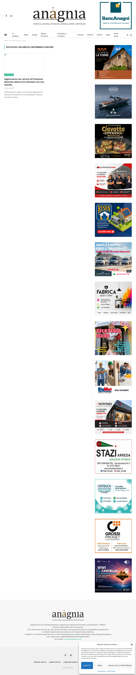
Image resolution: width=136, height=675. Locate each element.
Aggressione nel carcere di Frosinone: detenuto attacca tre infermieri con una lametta (24, 82)
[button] (132, 644)
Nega (100, 665)
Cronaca (80, 35)
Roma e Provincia (44, 35)
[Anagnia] (65, 16)
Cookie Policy (102, 671)
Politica (90, 35)
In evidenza (15, 35)
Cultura (99, 35)
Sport (108, 35)
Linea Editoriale (71, 662)
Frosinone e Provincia (61, 35)
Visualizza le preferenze (120, 665)
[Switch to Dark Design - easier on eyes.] (127, 35)
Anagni (34, 35)
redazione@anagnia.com (73, 639)
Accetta (87, 665)
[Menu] (5, 34)
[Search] (131, 34)
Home (26, 35)
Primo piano (116, 35)
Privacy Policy (111, 671)
